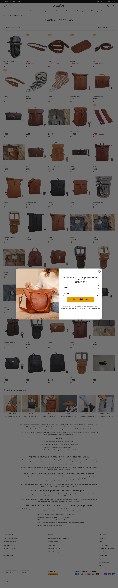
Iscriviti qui (80, 299)
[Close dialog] (99, 271)
